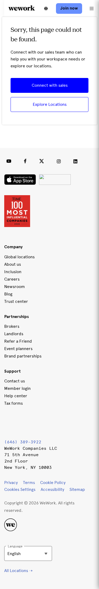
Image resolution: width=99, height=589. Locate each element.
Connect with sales (50, 85)
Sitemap (77, 489)
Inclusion (12, 271)
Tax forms (13, 403)
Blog (8, 293)
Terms (29, 482)
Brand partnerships (22, 356)
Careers (12, 279)
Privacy (11, 482)
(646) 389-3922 (22, 441)
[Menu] (91, 8)
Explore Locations (50, 104)
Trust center (16, 301)
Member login (17, 388)
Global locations (19, 256)
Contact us (14, 380)
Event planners (18, 348)
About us (12, 264)
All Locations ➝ (18, 570)
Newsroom (14, 286)
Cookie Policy (52, 482)
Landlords (13, 333)
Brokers (11, 326)
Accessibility (52, 489)
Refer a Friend (18, 341)
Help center (15, 395)
